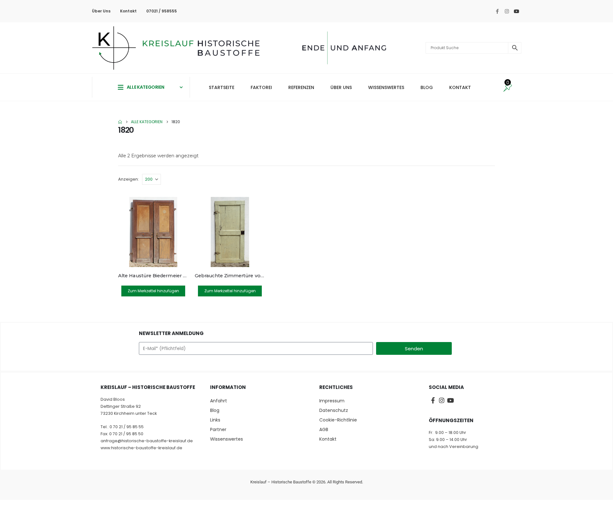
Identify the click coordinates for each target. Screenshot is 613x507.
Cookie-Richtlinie (338, 420)
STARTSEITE (221, 87)
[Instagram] (506, 11)
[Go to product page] (153, 232)
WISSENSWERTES (386, 87)
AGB (323, 429)
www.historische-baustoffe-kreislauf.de (141, 448)
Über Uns (101, 11)
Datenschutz (333, 410)
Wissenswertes (226, 439)
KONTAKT (460, 87)
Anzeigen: (128, 179)
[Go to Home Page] (120, 121)
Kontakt (128, 11)
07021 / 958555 (161, 11)
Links (215, 420)
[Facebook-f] (497, 11)
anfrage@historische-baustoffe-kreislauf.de (147, 441)
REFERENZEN (301, 87)
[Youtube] (516, 11)
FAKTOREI (261, 87)
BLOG (426, 87)
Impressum (331, 401)
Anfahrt (218, 401)
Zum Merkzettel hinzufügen (153, 291)
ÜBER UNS (341, 87)
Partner (218, 429)
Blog (214, 410)
